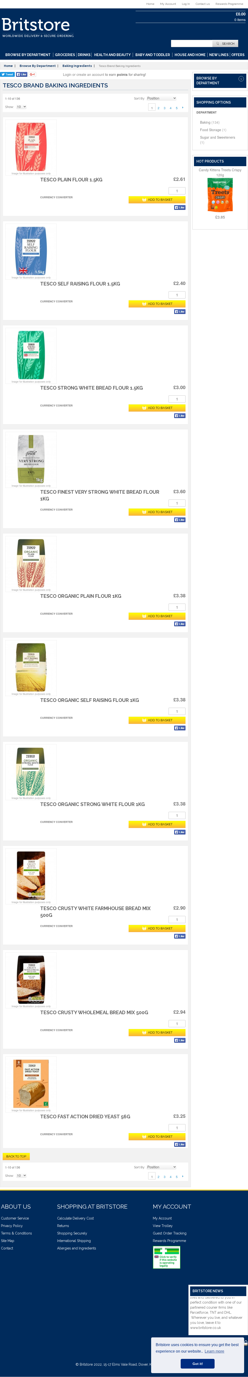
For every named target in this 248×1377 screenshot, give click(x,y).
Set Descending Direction (181, 98)
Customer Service (15, 1218)
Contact (7, 1248)
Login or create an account (83, 74)
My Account (168, 4)
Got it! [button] (198, 1364)
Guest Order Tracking (169, 1233)
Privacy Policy (12, 1226)
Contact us (203, 4)
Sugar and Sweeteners (217, 140)
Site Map (7, 1241)
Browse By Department (38, 66)
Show (9, 107)
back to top (16, 1156)
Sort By (139, 98)
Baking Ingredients (77, 66)
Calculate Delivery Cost (75, 1218)
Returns (63, 1226)
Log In (186, 4)
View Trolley (163, 1226)
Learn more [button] (214, 1351)
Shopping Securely (72, 1233)
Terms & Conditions (16, 1233)
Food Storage (213, 129)
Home (150, 4)
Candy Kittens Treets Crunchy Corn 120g (220, 172)
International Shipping (74, 1241)
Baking (210, 122)
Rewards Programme (229, 4)
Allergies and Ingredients (76, 1248)
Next (183, 107)
